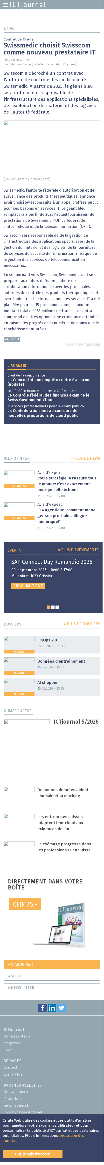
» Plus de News (85, 458)
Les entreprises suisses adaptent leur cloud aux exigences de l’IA (60, 823)
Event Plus (13, 1074)
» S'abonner (20, 964)
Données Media (17, 1036)
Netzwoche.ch (16, 1092)
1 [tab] (48, 607)
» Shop (14, 976)
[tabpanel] (53, 574)
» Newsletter (21, 988)
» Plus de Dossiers (82, 624)
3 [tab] (57, 607)
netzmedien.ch (16, 1105)
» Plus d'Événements (78, 550)
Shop (8, 1050)
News (9, 29)
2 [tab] (53, 607)
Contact (11, 1067)
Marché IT (11, 339)
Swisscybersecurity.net (23, 1112)
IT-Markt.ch (14, 1099)
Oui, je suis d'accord (32, 1154)
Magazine (12, 1043)
